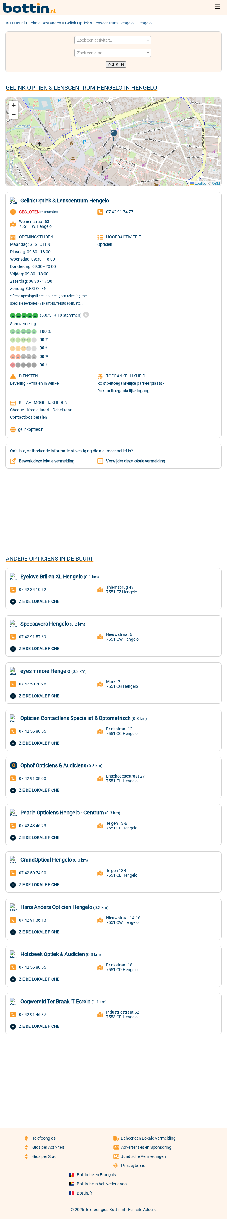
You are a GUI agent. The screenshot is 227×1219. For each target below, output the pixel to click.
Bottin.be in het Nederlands (102, 1184)
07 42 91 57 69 (32, 636)
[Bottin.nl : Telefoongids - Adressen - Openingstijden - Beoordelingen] (32, 11)
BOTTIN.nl (15, 23)
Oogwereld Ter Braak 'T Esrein (55, 1001)
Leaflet (200, 183)
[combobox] (112, 40)
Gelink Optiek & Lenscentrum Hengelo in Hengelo (81, 87)
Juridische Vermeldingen (143, 1156)
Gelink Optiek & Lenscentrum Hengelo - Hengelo (108, 23)
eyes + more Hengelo (45, 671)
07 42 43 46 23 (32, 825)
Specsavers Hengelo (44, 624)
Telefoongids (44, 1138)
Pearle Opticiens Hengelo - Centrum (62, 812)
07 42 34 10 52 (32, 589)
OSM (216, 183)
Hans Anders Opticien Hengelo (56, 907)
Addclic (149, 1209)
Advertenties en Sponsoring (146, 1147)
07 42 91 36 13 (32, 920)
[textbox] (113, 40)
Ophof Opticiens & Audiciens (53, 765)
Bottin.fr (84, 1193)
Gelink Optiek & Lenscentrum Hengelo (64, 200)
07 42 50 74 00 (32, 873)
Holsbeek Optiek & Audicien (52, 954)
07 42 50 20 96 (32, 684)
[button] (113, 136)
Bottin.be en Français (96, 1174)
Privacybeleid (133, 1165)
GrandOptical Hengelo (46, 860)
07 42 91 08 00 (32, 778)
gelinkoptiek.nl (31, 429)
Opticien (104, 244)
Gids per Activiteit (48, 1147)
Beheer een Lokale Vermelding (148, 1138)
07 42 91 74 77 (119, 212)
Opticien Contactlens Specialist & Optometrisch (75, 718)
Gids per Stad (44, 1156)
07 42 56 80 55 (32, 731)
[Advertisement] (113, 511)
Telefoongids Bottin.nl (105, 1209)
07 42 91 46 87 (32, 1014)
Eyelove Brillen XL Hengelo (51, 576)
